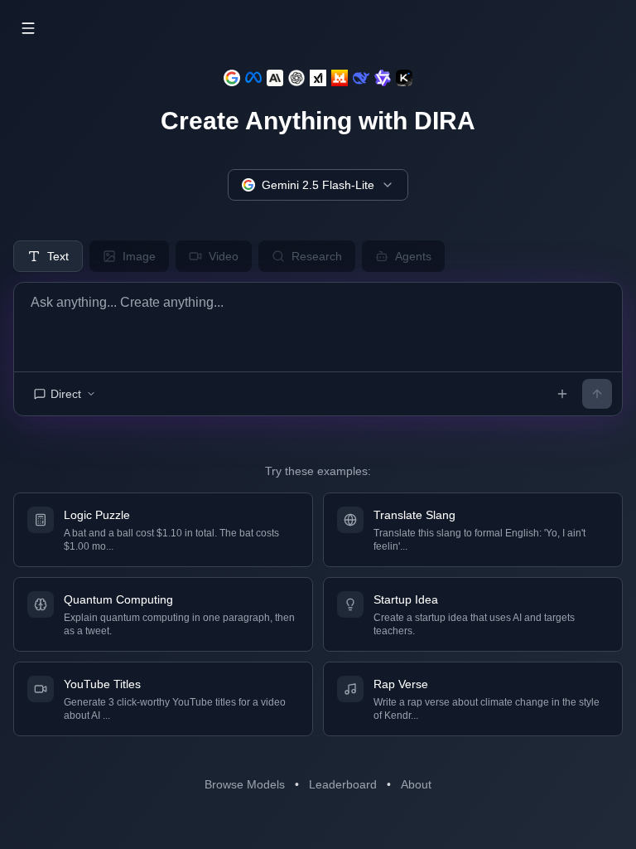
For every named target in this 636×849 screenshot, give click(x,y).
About (416, 784)
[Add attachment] (562, 394)
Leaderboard (343, 784)
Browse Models (245, 784)
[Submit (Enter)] (597, 394)
